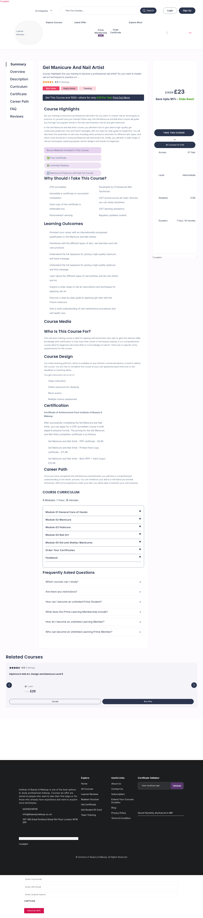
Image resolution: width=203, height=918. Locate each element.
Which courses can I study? (62, 581)
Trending (88, 88)
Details (55, 701)
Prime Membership (101, 33)
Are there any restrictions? (61, 591)
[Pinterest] (51, 830)
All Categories (41, 11)
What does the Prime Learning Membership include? (77, 611)
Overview (17, 72)
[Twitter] (32, 830)
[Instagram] (42, 830)
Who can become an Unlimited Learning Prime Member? (79, 631)
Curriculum (18, 87)
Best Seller (51, 88)
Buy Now (148, 701)
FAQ (13, 109)
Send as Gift (34, 910)
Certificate (18, 94)
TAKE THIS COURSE (174, 132)
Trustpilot (4, 1)
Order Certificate (115, 31)
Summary (18, 64)
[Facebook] (22, 830)
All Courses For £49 (175, 144)
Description (19, 79)
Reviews (16, 116)
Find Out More (121, 97)
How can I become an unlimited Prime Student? (74, 601)
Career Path (19, 101)
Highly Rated (69, 88)
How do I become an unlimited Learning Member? (75, 621)
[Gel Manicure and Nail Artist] (174, 73)
